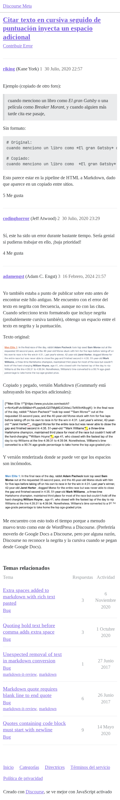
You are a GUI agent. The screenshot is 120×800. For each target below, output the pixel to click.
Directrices (55, 767)
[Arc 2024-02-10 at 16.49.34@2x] (60, 424)
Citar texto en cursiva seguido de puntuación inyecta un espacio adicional (52, 28)
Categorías (29, 767)
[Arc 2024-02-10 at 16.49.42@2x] (60, 491)
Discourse (35, 791)
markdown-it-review (20, 674)
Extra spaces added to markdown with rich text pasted (29, 596)
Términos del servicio (90, 767)
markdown (48, 674)
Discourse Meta (17, 5)
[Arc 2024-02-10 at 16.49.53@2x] (60, 360)
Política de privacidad (23, 778)
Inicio (8, 767)
